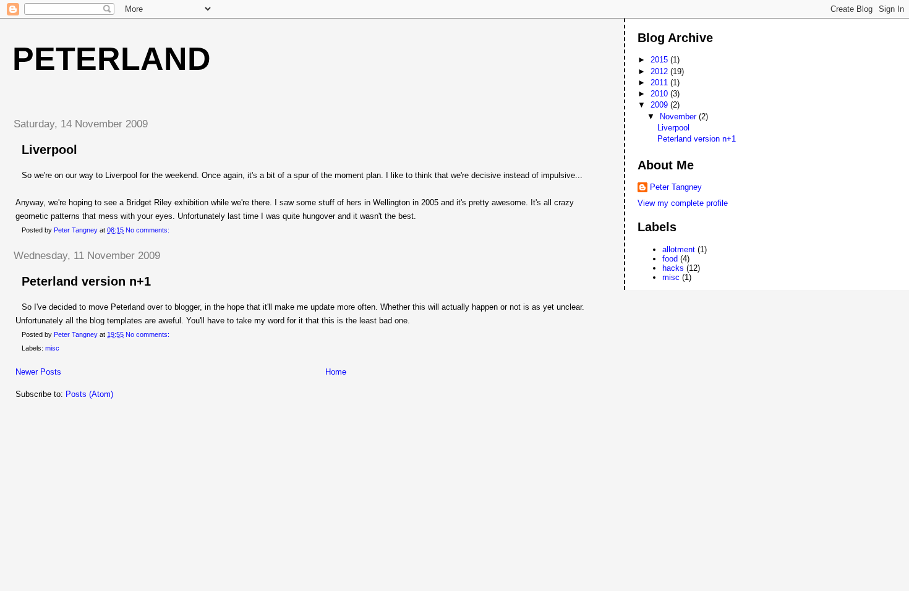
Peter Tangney (676, 187)
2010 (660, 93)
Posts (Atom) (89, 394)
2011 (660, 82)
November (679, 116)
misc (52, 348)
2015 (660, 59)
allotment (678, 249)
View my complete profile (683, 203)
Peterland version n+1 (86, 281)
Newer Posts (38, 371)
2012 (660, 71)
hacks (673, 268)
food (670, 258)
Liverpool (49, 149)
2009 (660, 104)
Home (335, 371)
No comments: (148, 230)
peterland (111, 59)
